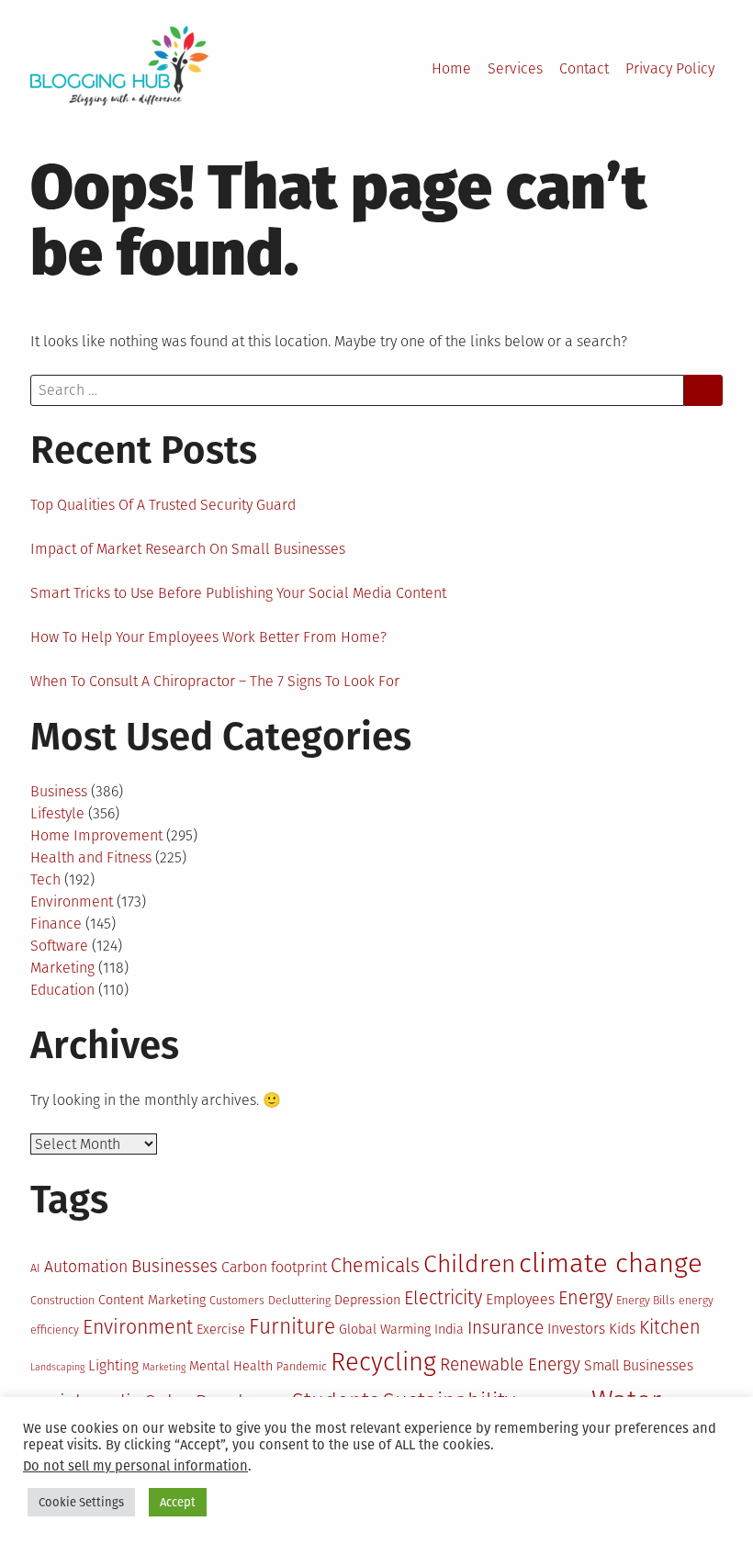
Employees (520, 1299)
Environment (71, 901)
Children (469, 1264)
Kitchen (670, 1327)
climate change (610, 1263)
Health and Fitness (91, 857)
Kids (622, 1328)
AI (35, 1268)
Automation (86, 1267)
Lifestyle (57, 813)
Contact (584, 68)
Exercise (221, 1329)
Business (58, 791)
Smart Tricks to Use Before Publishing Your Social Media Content (238, 593)
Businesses (174, 1266)
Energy (585, 1298)
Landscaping (57, 1367)
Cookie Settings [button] (81, 1502)
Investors (576, 1328)
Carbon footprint (274, 1267)
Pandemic (301, 1366)
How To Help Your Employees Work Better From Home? (208, 637)
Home (451, 68)
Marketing (62, 967)
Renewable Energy (510, 1364)
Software (59, 945)
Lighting (113, 1365)
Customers (236, 1300)
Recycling (383, 1362)
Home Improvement (96, 835)
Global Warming (385, 1329)
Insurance (505, 1327)
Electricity (443, 1298)
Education (62, 989)
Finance (56, 923)
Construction (62, 1300)
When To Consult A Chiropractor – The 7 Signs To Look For (214, 681)
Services (515, 68)
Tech (45, 879)
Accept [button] (178, 1502)
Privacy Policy (669, 68)
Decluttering (299, 1300)
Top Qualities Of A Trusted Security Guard (163, 504)
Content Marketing (152, 1300)
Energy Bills (645, 1300)
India (449, 1329)
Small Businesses (638, 1365)
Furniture (292, 1326)
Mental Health (231, 1366)
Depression (367, 1300)
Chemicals (375, 1266)
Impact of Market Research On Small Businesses (187, 549)
